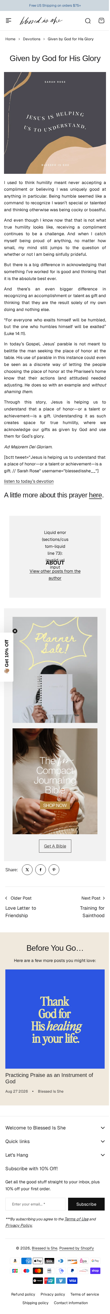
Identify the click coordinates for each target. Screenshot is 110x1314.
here (95, 495)
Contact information (69, 1310)
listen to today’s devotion (29, 481)
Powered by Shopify (74, 1255)
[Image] (55, 670)
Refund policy (21, 1302)
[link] (27, 869)
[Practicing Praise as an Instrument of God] (55, 1019)
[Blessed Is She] (41, 20)
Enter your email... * (28, 1204)
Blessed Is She (43, 1255)
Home (10, 39)
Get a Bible (55, 846)
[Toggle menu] (8, 20)
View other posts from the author (55, 574)
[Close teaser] (15, 631)
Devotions (31, 39)
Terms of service (82, 1302)
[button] (6, 657)
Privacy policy (50, 1302)
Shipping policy (33, 1310)
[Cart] (101, 20)
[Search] (87, 20)
